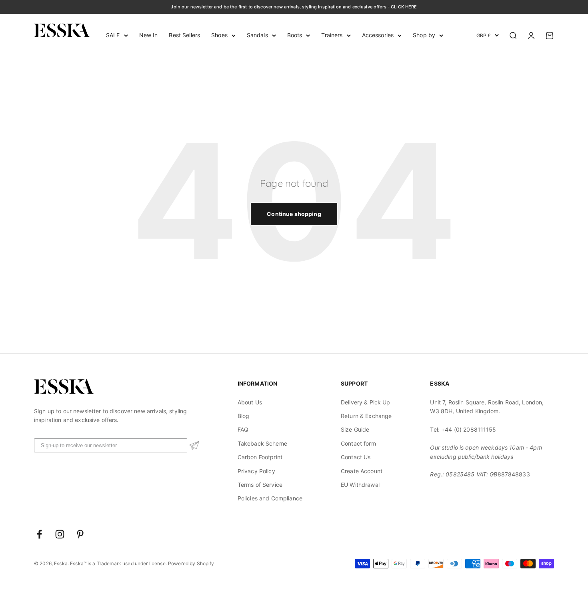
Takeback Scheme (262, 443)
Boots (294, 35)
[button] (194, 445)
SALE (113, 35)
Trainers (331, 35)
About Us (250, 402)
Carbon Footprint (260, 457)
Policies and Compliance (270, 498)
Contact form (358, 443)
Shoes (219, 35)
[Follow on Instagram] (59, 534)
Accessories (378, 35)
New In (148, 35)
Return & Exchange (366, 415)
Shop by (424, 35)
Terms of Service (260, 484)
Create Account (361, 471)
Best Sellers (184, 35)
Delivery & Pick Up (365, 402)
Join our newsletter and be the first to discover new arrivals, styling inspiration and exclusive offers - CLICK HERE (294, 7)
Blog (244, 415)
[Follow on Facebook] (39, 534)
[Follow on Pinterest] (80, 534)
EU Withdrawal (360, 484)
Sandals (257, 35)
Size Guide (355, 429)
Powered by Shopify (191, 563)
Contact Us (355, 457)
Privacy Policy (256, 471)
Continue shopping (294, 213)
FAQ (243, 429)
